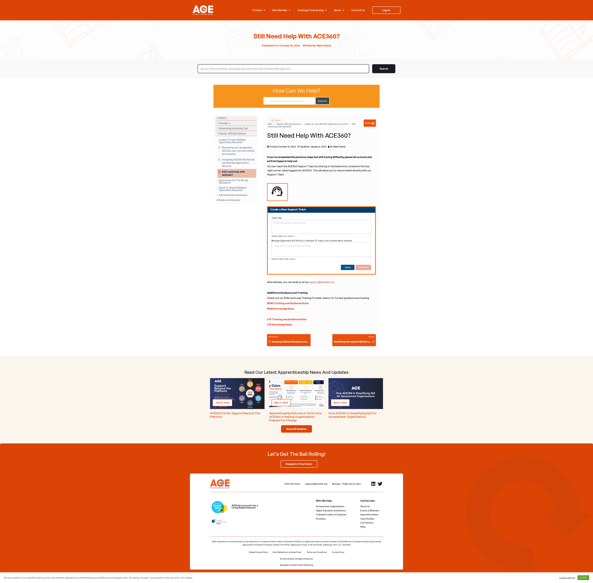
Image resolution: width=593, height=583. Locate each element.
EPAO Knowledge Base (280, 308)
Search (383, 68)
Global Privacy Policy (258, 552)
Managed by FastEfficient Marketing (296, 565)
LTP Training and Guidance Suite (286, 319)
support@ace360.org (321, 282)
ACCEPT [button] (583, 577)
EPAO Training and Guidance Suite (288, 303)
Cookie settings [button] (567, 577)
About (337, 10)
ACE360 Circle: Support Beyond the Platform (235, 415)
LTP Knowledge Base (279, 324)
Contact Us (358, 10)
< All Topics (274, 120)
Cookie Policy (338, 552)
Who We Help (279, 10)
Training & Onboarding (310, 10)
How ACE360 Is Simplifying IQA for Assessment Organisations (352, 415)
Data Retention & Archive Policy (287, 552)
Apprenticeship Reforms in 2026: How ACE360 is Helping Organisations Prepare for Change (295, 416)
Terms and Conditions (316, 552)
